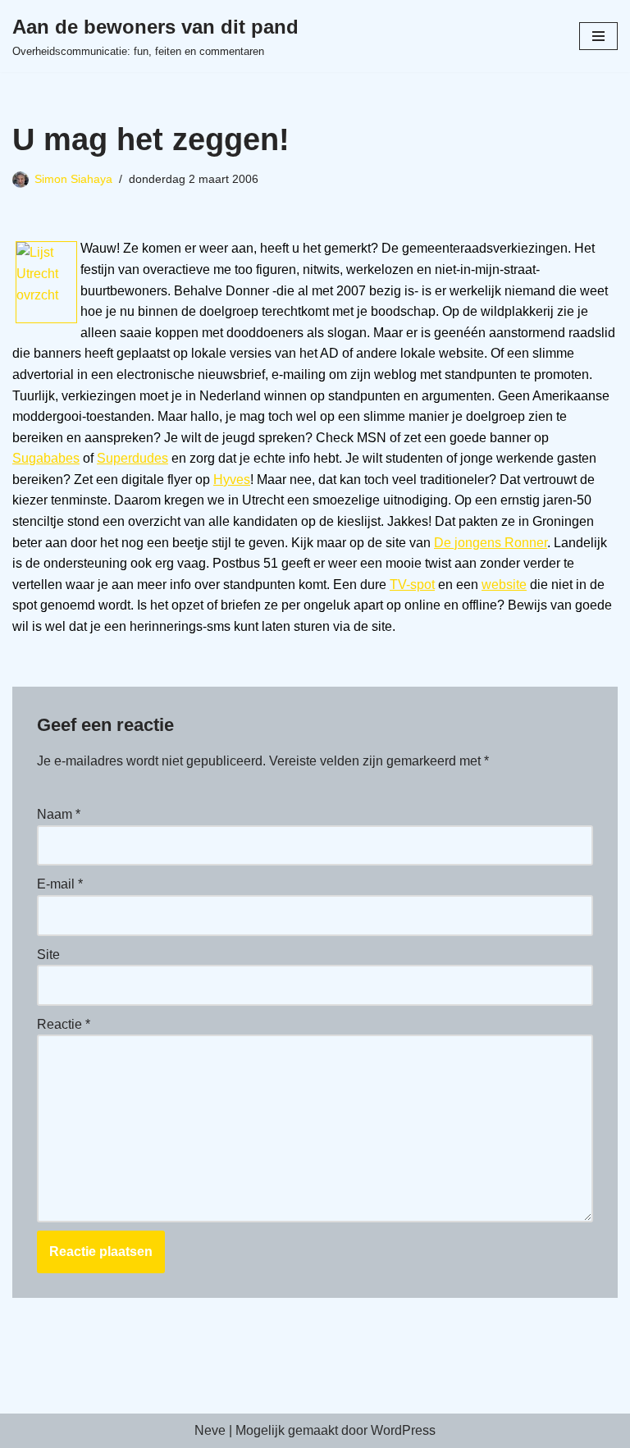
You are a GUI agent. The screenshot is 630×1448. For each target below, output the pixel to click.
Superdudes (132, 458)
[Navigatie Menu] (598, 36)
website (504, 585)
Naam (58, 814)
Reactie (63, 1024)
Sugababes (46, 458)
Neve (210, 1430)
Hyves (231, 479)
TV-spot (412, 585)
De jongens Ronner (490, 543)
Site (48, 955)
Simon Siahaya (73, 178)
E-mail (60, 884)
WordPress (403, 1430)
